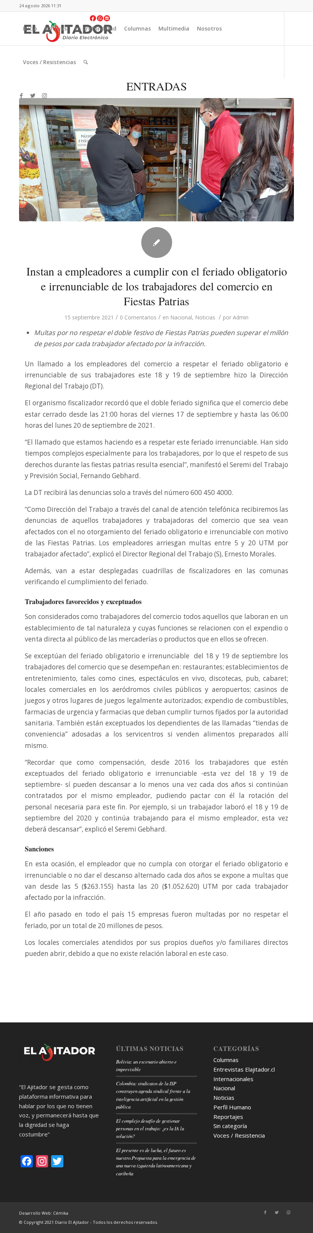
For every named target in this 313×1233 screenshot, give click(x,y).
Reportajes (228, 1116)
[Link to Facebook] (21, 95)
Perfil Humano (232, 1107)
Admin (240, 317)
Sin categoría (230, 1126)
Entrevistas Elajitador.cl (244, 1069)
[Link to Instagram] (44, 95)
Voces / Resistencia (239, 1135)
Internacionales (233, 1079)
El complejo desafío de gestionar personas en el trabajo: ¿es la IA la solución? (150, 1128)
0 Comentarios (138, 317)
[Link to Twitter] (33, 95)
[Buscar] (86, 62)
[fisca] (156, 159)
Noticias (205, 317)
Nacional (181, 317)
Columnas (226, 1060)
